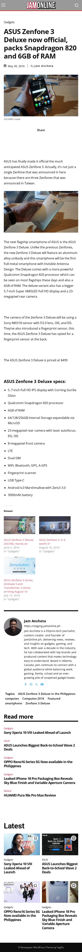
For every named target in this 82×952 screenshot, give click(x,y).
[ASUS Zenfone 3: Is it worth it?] (55, 525)
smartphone (13, 703)
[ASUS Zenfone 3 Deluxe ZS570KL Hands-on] (19, 525)
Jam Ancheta (44, 66)
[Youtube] (42, 683)
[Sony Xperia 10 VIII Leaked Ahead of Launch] (22, 844)
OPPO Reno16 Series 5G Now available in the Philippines (38, 763)
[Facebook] (25, 683)
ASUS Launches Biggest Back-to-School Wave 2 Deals (39, 747)
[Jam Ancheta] (13, 652)
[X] (36, 683)
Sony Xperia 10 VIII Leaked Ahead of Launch (37, 732)
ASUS (7, 741)
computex (12, 698)
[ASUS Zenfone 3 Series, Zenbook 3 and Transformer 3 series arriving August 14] (19, 565)
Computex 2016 (33, 698)
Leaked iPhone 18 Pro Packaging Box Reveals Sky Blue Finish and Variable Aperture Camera (39, 780)
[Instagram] (31, 683)
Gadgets (9, 22)
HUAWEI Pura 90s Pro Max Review (30, 795)
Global (7, 791)
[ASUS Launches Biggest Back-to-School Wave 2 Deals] (60, 844)
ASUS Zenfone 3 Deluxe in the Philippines (46, 694)
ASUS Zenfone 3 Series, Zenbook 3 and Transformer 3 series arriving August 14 (18, 585)
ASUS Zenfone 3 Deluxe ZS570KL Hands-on (19, 541)
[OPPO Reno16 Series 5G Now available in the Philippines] (22, 892)
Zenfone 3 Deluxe (38, 703)
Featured (54, 698)
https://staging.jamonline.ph (42, 626)
